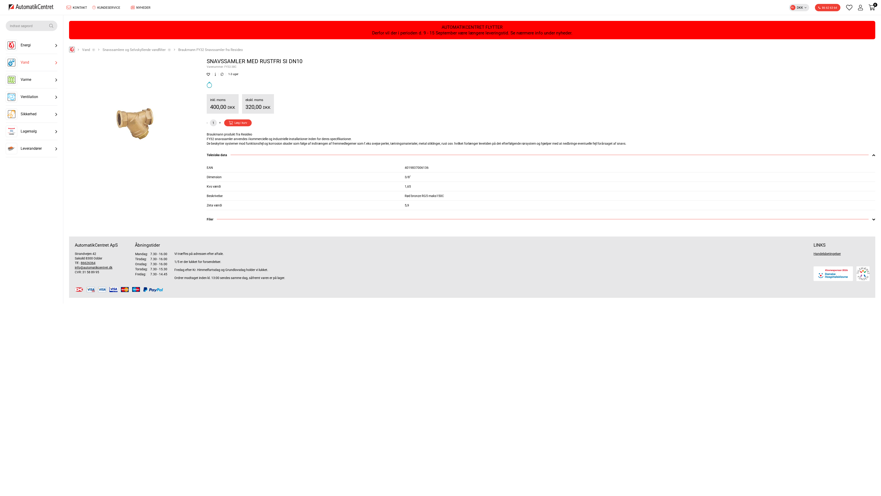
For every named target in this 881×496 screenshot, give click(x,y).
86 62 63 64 (829, 7)
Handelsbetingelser (827, 254)
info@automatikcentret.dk (93, 267)
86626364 (88, 263)
